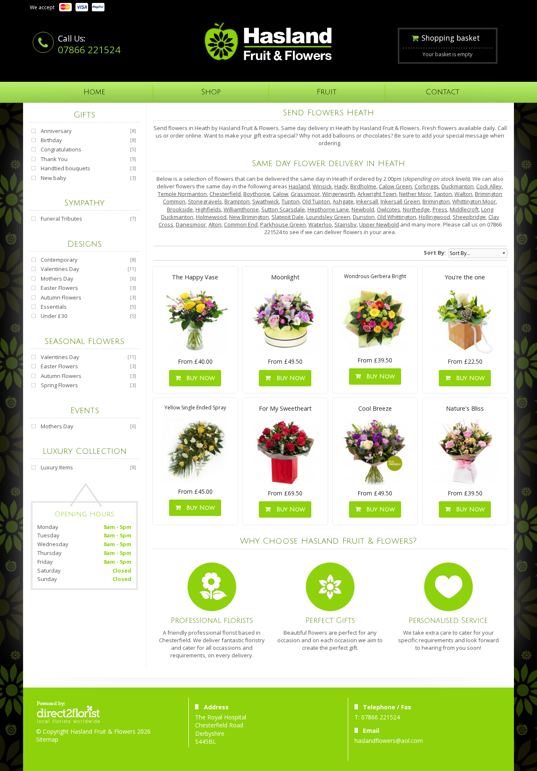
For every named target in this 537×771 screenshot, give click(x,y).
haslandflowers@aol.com (389, 741)
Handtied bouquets (65, 168)
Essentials (54, 306)
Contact (442, 92)
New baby (53, 178)
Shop (211, 92)
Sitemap (47, 739)
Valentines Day (60, 269)
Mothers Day (57, 278)
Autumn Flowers (61, 297)
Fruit (326, 92)
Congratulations (61, 149)
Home (94, 92)
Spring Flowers (59, 385)
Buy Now (198, 378)
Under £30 (54, 316)
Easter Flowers (59, 288)
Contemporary (59, 259)
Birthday (51, 140)
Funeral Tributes (61, 218)
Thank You (54, 159)
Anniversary (56, 131)
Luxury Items (57, 467)
